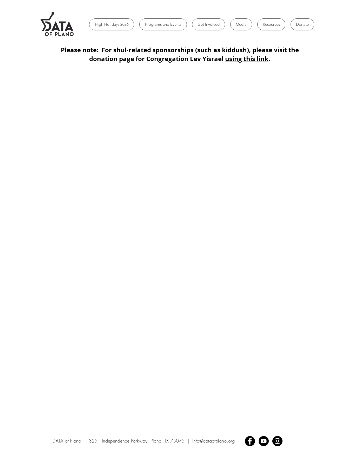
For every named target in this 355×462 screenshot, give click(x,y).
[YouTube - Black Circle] (264, 441)
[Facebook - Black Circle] (250, 441)
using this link (246, 58)
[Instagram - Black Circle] (277, 441)
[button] (163, 24)
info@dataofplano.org (213, 441)
